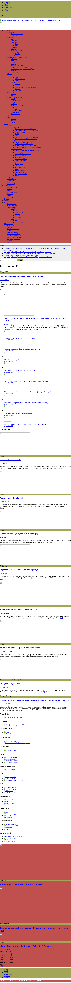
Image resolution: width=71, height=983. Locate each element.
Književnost (10, 37)
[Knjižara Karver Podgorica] (10, 789)
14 (8, 958)
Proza (16, 44)
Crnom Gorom (8, 185)
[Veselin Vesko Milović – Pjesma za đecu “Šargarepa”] (15, 642)
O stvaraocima (19, 215)
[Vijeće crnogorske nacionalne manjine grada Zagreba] (10, 759)
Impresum (7, 9)
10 (1, 958)
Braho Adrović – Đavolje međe (11, 498)
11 (3, 958)
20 (6, 960)
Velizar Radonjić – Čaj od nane (13, 360)
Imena (9, 195)
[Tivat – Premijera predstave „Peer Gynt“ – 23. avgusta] (7, 335)
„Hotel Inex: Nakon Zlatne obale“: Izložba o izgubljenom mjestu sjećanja (25, 424)
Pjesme (13, 82)
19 (4, 960)
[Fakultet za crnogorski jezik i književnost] (17, 743)
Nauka (6, 124)
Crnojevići (18, 135)
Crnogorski (7, 2)
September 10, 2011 (6, 687)
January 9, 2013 (4, 280)
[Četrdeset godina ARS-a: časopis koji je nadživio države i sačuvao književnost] (7, 378)
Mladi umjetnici (15, 70)
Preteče (13, 99)
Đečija (17, 210)
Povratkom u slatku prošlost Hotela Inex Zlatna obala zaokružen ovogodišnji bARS (28, 403)
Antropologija (11, 179)
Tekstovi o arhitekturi (17, 34)
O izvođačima (19, 80)
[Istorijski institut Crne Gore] (10, 777)
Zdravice (17, 54)
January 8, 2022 (4, 501)
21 (8, 960)
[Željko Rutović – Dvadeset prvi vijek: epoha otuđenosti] (7, 367)
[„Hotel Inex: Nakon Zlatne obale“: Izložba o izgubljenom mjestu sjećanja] (7, 421)
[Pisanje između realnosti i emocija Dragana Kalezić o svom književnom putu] (31, 922)
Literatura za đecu (16, 42)
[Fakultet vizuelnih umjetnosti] (6, 840)
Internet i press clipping (14, 234)
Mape (16, 169)
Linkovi (9, 242)
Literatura (14, 40)
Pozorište (13, 94)
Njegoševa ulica (12, 192)
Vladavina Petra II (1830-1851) (24, 144)
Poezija (17, 45)
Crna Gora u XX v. (16, 149)
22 (10, 960)
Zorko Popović (11, 204)
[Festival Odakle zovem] (8, 791)
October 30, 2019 (5, 463)
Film (12, 95)
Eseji (12, 39)
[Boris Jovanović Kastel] (12, 792)
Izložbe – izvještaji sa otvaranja (20, 67)
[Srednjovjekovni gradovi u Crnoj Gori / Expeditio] (14, 725)
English (6, 4)
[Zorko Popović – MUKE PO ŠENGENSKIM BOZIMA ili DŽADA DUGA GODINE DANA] (19, 315)
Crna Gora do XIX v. (17, 127)
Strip (8, 115)
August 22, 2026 (8, 324)
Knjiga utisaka (8, 7)
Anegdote (14, 102)
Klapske (17, 89)
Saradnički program (13, 229)
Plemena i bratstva (20, 170)
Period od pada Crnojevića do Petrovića (26, 137)
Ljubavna (17, 214)
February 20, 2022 (5, 704)
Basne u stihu (19, 212)
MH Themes (37, 980)
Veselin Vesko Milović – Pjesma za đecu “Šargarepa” (20, 648)
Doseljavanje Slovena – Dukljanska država (27, 130)
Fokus (2, 290)
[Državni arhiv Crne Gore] (9, 778)
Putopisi (17, 220)
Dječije (17, 85)
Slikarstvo (14, 59)
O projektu (10, 225)
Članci (13, 75)
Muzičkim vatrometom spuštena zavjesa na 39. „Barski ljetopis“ (22, 349)
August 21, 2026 (8, 340)
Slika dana (10, 190)
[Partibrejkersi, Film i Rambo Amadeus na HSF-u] (7, 410)
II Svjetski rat (19, 157)
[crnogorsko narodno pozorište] (6, 829)
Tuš (16, 109)
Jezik (8, 177)
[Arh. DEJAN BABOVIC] (8, 732)
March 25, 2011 (4, 537)
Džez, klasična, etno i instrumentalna (25, 87)
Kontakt (6, 10)
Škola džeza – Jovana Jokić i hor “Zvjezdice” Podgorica (26, 946)
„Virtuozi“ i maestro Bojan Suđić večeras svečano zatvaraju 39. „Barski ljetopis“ (27, 392)
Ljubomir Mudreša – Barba (10, 460)
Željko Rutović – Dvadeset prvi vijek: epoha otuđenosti (20, 370)
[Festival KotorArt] (7, 801)
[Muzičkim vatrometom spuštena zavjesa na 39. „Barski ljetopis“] (7, 346)
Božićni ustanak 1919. (21, 155)
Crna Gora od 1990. (21, 160)
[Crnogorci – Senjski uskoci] (15, 678)
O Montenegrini (8, 224)
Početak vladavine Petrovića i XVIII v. (26, 139)
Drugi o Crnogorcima (21, 174)
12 (4, 958)
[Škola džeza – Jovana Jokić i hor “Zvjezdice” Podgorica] (5, 940)
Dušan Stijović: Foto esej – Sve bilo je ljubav (21, 884)
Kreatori (13, 119)
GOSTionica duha (16, 110)
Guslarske (18, 90)
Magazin (6, 200)
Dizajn (13, 62)
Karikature (14, 104)
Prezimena (10, 194)
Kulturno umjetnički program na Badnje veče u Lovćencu (22, 276)
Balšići (17, 134)
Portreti (17, 175)
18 (3, 960)
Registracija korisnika (13, 239)
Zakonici (17, 165)
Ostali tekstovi (19, 222)
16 (12, 958)
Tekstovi (13, 120)
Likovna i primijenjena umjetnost (17, 57)
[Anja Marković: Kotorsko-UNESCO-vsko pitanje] (15, 564)
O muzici (17, 77)
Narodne (17, 84)
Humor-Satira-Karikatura (14, 97)
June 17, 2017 (4, 573)
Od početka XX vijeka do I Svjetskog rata (27, 150)
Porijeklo (10, 197)
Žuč (16, 107)
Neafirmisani (15, 55)
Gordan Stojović (12, 205)
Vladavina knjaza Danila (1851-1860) (26, 145)
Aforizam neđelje (16, 114)
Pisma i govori (19, 164)
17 (1, 960)
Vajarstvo (14, 60)
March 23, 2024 (4, 613)
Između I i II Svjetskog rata (23, 154)
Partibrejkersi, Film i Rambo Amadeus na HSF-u (18, 413)
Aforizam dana (15, 112)
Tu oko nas (18, 217)
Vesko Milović (11, 207)
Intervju (13, 49)
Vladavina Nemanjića (21, 132)
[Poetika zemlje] (10, 787)
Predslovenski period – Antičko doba (25, 129)
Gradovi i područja (20, 172)
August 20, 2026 (8, 383)
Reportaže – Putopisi (13, 187)
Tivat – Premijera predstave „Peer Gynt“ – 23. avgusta (19, 338)
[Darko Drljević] (9, 769)
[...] (40, 329)
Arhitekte (14, 35)
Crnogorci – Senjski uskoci (10, 684)
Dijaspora (6, 199)
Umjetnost (7, 30)
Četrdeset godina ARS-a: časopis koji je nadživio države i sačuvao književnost (26, 381)
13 (6, 958)
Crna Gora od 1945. (21, 159)
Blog (5, 202)
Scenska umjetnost (12, 92)
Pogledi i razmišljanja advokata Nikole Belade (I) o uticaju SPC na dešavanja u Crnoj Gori (34, 700)
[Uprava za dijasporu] (11, 757)
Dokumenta (14, 162)
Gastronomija (11, 184)
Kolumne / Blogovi (16, 50)
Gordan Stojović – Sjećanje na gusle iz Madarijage (19, 534)
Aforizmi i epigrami (17, 100)
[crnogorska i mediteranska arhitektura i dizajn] (7, 734)
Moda (9, 117)
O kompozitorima (20, 79)
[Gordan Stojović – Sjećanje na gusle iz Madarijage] (14, 528)
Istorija (9, 125)
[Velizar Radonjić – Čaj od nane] (7, 356)
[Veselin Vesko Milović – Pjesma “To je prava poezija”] (15, 604)
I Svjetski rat (18, 152)
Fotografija (14, 64)
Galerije (9, 189)
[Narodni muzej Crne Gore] (13, 717)
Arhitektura (10, 32)
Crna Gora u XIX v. (17, 140)
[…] (6, 286)
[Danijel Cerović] (9, 803)
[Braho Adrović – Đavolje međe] (15, 493)
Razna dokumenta (20, 167)
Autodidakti (14, 72)
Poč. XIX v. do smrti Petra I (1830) (25, 142)
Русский (6, 5)
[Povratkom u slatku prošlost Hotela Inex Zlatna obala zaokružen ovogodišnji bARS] (7, 399)
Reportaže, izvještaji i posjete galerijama (22, 69)
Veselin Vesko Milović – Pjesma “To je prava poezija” (20, 609)
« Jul (1, 966)
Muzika (9, 74)
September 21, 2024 (6, 651)
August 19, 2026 (8, 415)
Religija (9, 182)
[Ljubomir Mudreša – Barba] (15, 454)
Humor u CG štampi (17, 105)
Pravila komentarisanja (14, 237)
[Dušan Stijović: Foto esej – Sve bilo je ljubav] (31, 879)
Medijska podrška (12, 232)
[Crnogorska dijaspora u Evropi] (11, 762)
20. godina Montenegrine (14, 235)
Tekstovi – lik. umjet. (17, 65)
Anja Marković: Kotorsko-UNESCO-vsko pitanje (19, 570)
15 (10, 958)
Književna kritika (16, 47)
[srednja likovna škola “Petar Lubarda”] (13, 836)
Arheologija (10, 180)
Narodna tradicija (16, 52)
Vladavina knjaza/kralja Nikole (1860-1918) (28, 147)
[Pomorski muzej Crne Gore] (13, 780)
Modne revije (15, 122)
